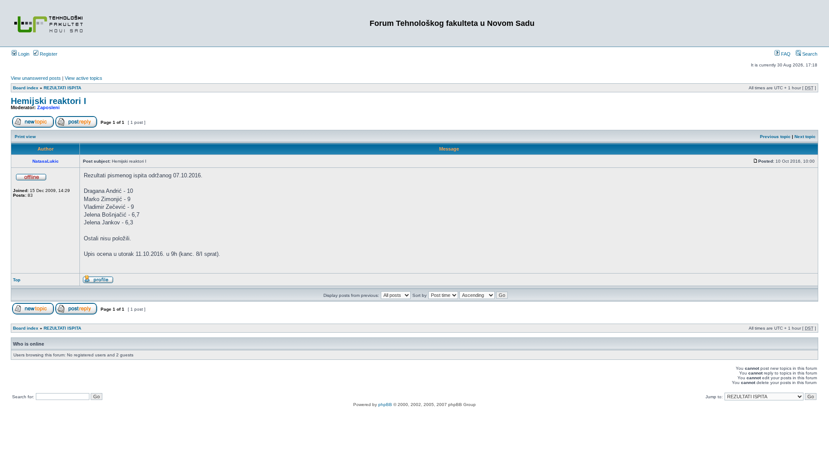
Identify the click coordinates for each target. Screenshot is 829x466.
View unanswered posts (36, 78)
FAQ (785, 54)
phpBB (385, 404)
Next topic (805, 136)
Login (23, 54)
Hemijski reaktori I (48, 101)
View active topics (83, 78)
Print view (25, 136)
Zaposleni (48, 107)
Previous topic (775, 136)
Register (47, 54)
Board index (25, 87)
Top (16, 279)
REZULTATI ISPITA (62, 87)
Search (809, 54)
